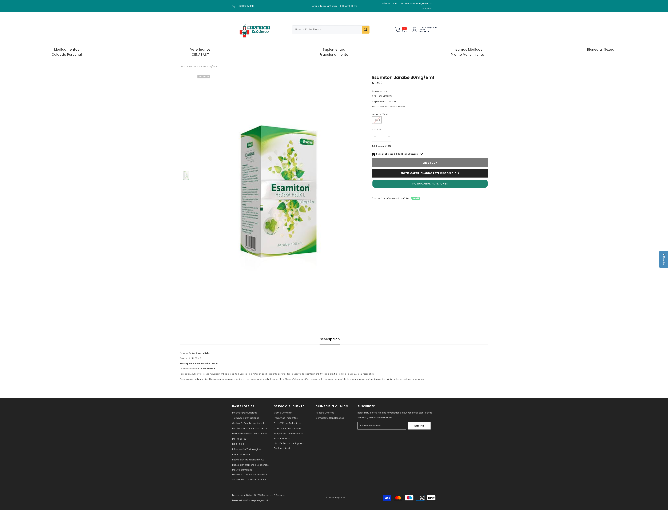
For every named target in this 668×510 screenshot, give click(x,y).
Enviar (419, 425)
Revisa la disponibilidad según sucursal (397, 154)
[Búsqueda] (330, 29)
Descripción (330, 339)
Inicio (182, 66)
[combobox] (327, 29)
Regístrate (432, 28)
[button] (430, 183)
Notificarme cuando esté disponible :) (430, 173)
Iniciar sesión (422, 28)
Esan (386, 91)
